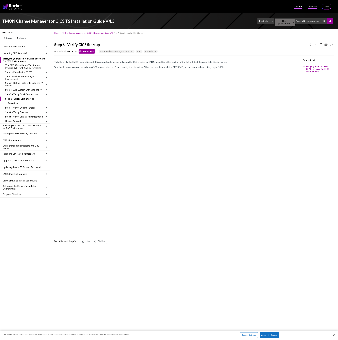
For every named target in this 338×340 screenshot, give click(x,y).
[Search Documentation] (330, 21)
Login (326, 6)
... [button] (116, 33)
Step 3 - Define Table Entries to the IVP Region (24, 84)
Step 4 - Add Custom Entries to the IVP (24, 89)
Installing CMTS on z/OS (15, 53)
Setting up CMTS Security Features (20, 133)
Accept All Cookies (269, 335)
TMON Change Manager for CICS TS (117, 51)
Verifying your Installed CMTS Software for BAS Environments (22, 127)
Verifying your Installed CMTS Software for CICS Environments (24, 60)
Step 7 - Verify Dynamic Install (20, 107)
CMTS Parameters (12, 140)
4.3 (140, 51)
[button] (293, 22)
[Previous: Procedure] (310, 44)
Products (263, 21)
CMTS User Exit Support (15, 174)
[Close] (334, 335)
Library (298, 6)
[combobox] (297, 21)
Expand (9, 38)
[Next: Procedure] (315, 44)
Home (57, 33)
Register (313, 6)
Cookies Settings (248, 335)
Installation (151, 51)
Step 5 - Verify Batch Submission (21, 94)
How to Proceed (13, 121)
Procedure (13, 103)
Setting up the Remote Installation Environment (20, 187)
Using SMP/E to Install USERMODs (20, 180)
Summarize (88, 51)
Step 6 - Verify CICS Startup (19, 98)
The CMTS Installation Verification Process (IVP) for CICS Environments (23, 66)
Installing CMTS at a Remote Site (19, 153)
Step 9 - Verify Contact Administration (24, 116)
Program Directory (12, 194)
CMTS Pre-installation (14, 46)
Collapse (22, 38)
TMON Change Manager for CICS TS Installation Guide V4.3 (87, 33)
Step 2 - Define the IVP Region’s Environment (21, 77)
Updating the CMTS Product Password (22, 167)
